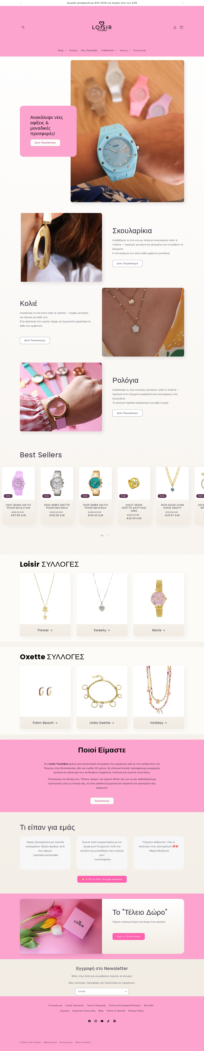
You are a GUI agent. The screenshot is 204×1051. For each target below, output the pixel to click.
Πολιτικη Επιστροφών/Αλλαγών (125, 1005)
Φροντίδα (148, 1005)
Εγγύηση (64, 1010)
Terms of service (83, 1042)
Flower (43, 630)
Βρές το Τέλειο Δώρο (128, 936)
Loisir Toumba (34, 1042)
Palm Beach (43, 723)
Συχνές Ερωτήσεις (74, 1005)
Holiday (156, 723)
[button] (23, 27)
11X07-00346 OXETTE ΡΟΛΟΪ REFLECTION (18, 506)
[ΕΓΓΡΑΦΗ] (125, 991)
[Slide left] (95, 535)
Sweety (100, 630)
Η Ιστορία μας (55, 1005)
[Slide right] (108, 535)
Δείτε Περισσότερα (45, 142)
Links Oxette (100, 723)
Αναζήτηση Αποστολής (84, 1010)
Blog (101, 1010)
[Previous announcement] (21, 3)
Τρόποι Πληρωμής (96, 1005)
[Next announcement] (183, 3)
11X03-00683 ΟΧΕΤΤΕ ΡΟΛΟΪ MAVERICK (57, 506)
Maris (156, 630)
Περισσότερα (102, 800)
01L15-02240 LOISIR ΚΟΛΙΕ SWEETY (172, 506)
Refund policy (50, 1042)
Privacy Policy (136, 1010)
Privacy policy (66, 1042)
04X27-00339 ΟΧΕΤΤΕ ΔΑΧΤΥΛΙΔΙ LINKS (134, 508)
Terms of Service (115, 1010)
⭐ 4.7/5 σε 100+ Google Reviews (102, 879)
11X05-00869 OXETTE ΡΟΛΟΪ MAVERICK (95, 506)
